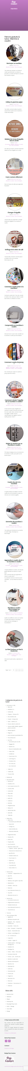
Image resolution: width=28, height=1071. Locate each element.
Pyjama (10, 860)
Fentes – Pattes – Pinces (13, 951)
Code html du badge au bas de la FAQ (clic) (13, 1066)
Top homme (10, 909)
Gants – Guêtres (11, 721)
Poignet (9, 976)
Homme (8, 898)
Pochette (11, 761)
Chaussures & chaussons (14, 850)
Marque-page (11, 730)
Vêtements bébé (12, 831)
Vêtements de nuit (12, 895)
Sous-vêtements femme (13, 890)
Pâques (8, 999)
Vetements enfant (12, 846)
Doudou (9, 837)
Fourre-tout (11, 756)
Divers (9, 793)
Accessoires (7, 144)
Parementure (11, 971)
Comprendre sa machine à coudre (14, 326)
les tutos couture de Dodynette (16, 613)
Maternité (10, 883)
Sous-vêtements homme (13, 907)
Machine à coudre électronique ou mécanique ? (14, 609)
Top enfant (11, 865)
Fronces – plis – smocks (13, 956)
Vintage (8, 1011)
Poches (9, 973)
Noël (9, 803)
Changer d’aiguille (14, 212)
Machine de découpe (12, 961)
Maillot (9, 878)
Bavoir (10, 824)
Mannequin (10, 966)
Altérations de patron (12, 919)
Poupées (10, 842)
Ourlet (16, 654)
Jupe (9, 875)
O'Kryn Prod (15, 65)
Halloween (9, 996)
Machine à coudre (10, 67)
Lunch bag (11, 758)
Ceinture (9, 711)
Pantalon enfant (12, 855)
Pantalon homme (11, 905)
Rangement (10, 805)
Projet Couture (16, 563)
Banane (10, 746)
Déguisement (11, 834)
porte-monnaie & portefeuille (14, 735)
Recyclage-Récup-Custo (12, 1004)
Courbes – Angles (11, 940)
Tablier (9, 769)
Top (9, 892)
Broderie (8, 777)
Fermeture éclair (11, 954)
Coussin (9, 788)
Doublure (10, 947)
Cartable (11, 753)
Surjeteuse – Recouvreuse (13, 983)
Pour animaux (11, 737)
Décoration (9, 779)
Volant (9, 985)
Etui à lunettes (11, 716)
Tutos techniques (18, 67)
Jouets (9, 839)
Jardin (9, 798)
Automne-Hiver (10, 994)
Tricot (8, 913)
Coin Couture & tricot (12, 786)
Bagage (10, 744)
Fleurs (9, 795)
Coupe (20, 367)
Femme (8, 871)
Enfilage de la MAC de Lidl (14, 250)
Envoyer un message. (9, 1048)
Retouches (10, 978)
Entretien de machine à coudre (14, 522)
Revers (9, 980)
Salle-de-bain (10, 810)
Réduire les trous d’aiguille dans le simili (14, 140)
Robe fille (11, 863)
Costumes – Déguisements (14, 873)
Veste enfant (12, 867)
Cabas (10, 751)
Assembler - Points (14, 367)
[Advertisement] (14, 22)
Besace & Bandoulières (14, 749)
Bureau (9, 781)
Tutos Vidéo (9, 1008)
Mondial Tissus (16, 525)
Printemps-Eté (10, 1001)
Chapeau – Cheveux (12, 714)
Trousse (9, 774)
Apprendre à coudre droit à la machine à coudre (14, 561)
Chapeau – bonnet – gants (15, 848)
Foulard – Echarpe (12, 719)
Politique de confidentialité (10, 1033)
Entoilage (10, 949)
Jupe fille (11, 853)
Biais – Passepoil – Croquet (14, 928)
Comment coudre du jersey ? (14, 363)
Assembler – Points (12, 926)
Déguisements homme (13, 902)
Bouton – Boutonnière (13, 930)
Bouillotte (10, 709)
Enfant (8, 818)
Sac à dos (11, 763)
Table (9, 815)
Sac (10, 145)
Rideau (9, 808)
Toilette (9, 771)
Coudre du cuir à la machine (14, 483)
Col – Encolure (11, 935)
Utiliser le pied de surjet (14, 102)
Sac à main (11, 766)
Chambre (10, 783)
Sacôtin (15, 142)
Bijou (9, 707)
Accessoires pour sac (13, 741)
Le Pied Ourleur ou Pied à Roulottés (14, 650)
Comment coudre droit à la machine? (14, 287)
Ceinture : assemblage (13, 933)
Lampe (9, 800)
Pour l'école (10, 844)
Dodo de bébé (12, 829)
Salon (9, 812)
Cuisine (9, 791)
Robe (9, 888)
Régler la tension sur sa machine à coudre (14, 444)
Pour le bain (11, 858)
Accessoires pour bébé (14, 821)
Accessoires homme (12, 900)
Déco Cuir (16, 485)
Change (10, 826)
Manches (10, 964)
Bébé (9, 820)
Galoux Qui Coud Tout (16, 179)
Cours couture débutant (14, 177)
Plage (9, 732)
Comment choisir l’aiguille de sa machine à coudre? (14, 401)
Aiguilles (12, 144)
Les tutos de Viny (16, 653)
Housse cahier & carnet (13, 724)
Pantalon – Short (11, 885)
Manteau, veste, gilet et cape (14, 880)
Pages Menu (14, 8)
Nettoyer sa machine (14, 63)
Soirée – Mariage (10, 1006)
